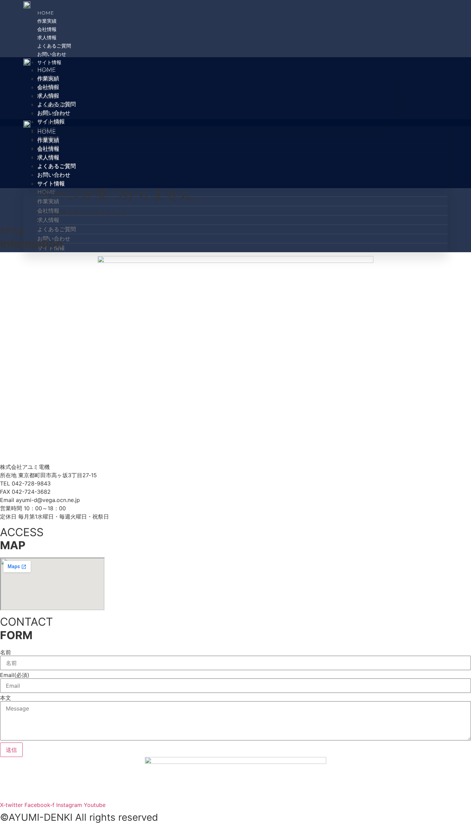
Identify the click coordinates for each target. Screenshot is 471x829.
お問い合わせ (51, 54)
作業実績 (47, 21)
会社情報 (47, 29)
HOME (45, 13)
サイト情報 (49, 62)
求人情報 (47, 37)
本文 (5, 697)
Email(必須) (14, 675)
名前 (5, 652)
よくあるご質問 (54, 46)
